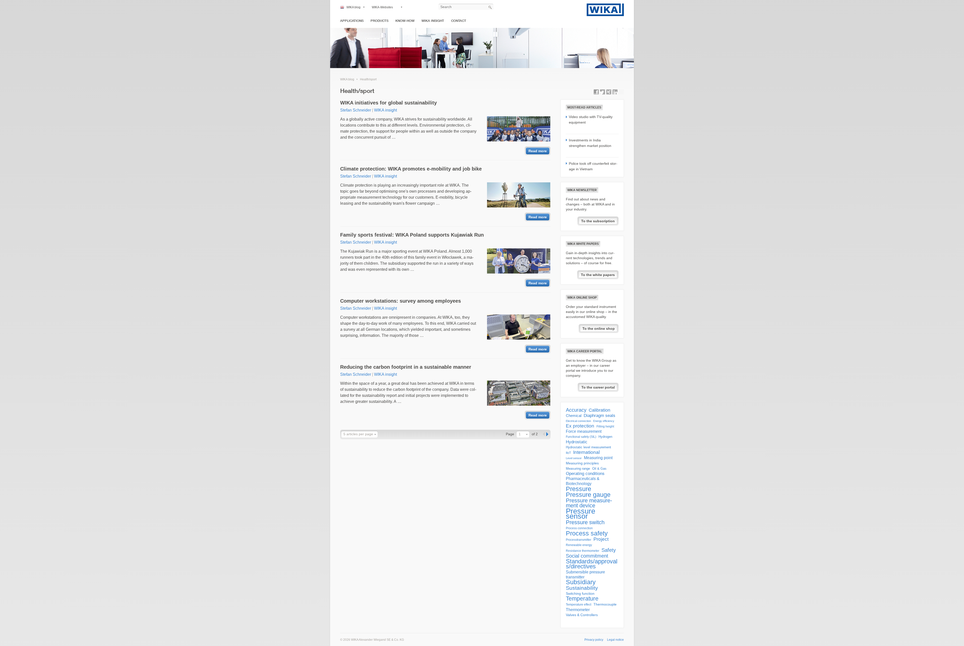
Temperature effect (578, 604)
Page (510, 434)
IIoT (568, 453)
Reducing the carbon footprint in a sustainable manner (405, 367)
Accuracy (576, 409)
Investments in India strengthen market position (590, 143)
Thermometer (578, 609)
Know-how (404, 21)
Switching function (580, 593)
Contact (458, 21)
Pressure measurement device (589, 503)
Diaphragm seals (599, 415)
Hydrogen (605, 437)
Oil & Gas (599, 468)
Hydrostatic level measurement (588, 447)
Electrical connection (578, 420)
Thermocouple (605, 604)
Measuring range (578, 468)
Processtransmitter (578, 540)
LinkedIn (615, 91)
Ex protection (580, 425)
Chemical (573, 415)
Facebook (596, 91)
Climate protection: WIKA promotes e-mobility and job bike (411, 169)
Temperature (582, 598)
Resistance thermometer (582, 550)
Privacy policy (593, 639)
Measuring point (598, 458)
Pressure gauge (588, 494)
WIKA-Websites (382, 7)
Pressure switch (585, 522)
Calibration (599, 410)
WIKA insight (432, 21)
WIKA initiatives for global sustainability (388, 102)
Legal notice (615, 639)
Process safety (587, 533)
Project (601, 539)
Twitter (602, 91)
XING (608, 91)
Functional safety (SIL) (581, 436)
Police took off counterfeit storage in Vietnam (593, 166)
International (586, 452)
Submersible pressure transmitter (585, 574)
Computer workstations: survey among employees (400, 301)
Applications (352, 21)
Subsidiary (581, 582)
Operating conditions (585, 473)
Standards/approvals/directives (591, 564)
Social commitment (587, 555)
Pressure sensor (580, 514)
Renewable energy (579, 545)
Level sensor (574, 458)
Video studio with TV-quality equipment (591, 119)
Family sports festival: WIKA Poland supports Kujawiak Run (412, 235)
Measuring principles (582, 463)
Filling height (605, 426)
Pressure (578, 488)
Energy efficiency (603, 420)
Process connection (579, 528)
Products (379, 21)
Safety (608, 550)
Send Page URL (621, 91)
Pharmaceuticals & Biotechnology (582, 481)
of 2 (535, 434)
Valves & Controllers (582, 615)
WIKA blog (353, 7)
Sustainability (582, 587)
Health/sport (368, 79)
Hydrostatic (576, 441)
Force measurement (583, 431)
